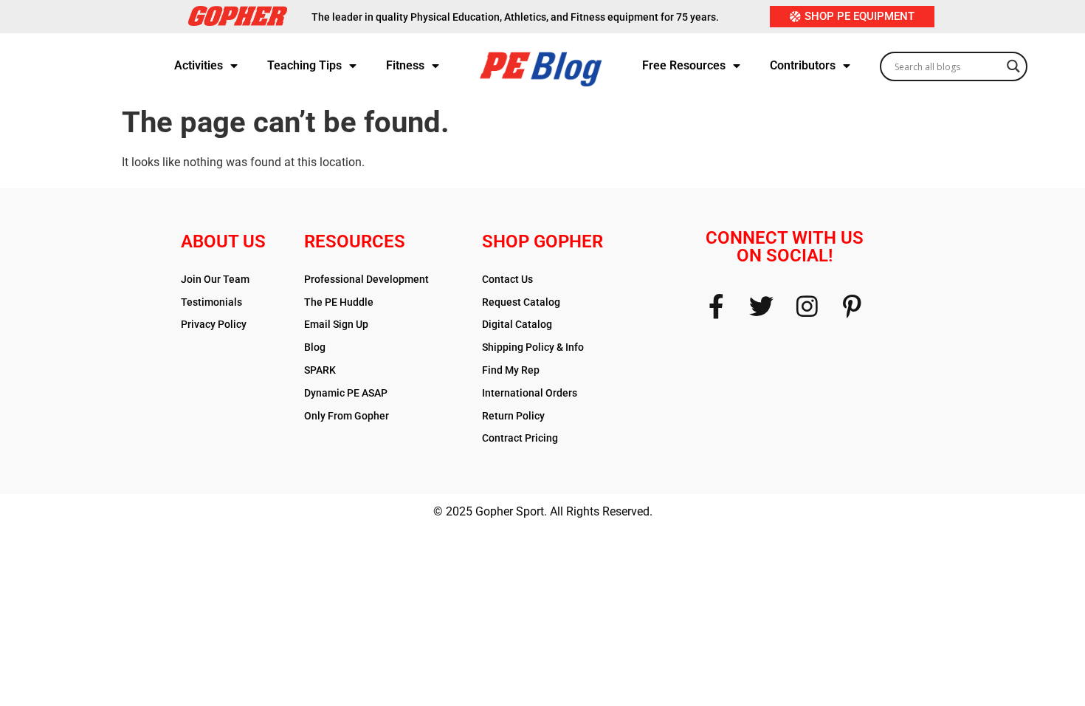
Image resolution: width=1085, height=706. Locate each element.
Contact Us (507, 279)
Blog (315, 347)
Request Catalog (521, 302)
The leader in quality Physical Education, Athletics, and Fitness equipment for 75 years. (515, 17)
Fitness (405, 65)
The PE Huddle (338, 302)
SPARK (320, 370)
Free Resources (684, 65)
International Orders (529, 393)
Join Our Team (215, 279)
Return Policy (513, 416)
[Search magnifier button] (1013, 62)
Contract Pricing (520, 438)
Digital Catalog (517, 324)
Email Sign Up (336, 324)
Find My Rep (511, 370)
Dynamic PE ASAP (346, 393)
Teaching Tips (304, 65)
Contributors (803, 65)
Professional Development (366, 279)
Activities (198, 65)
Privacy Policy (214, 324)
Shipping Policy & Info (533, 347)
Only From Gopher (346, 416)
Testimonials (211, 302)
